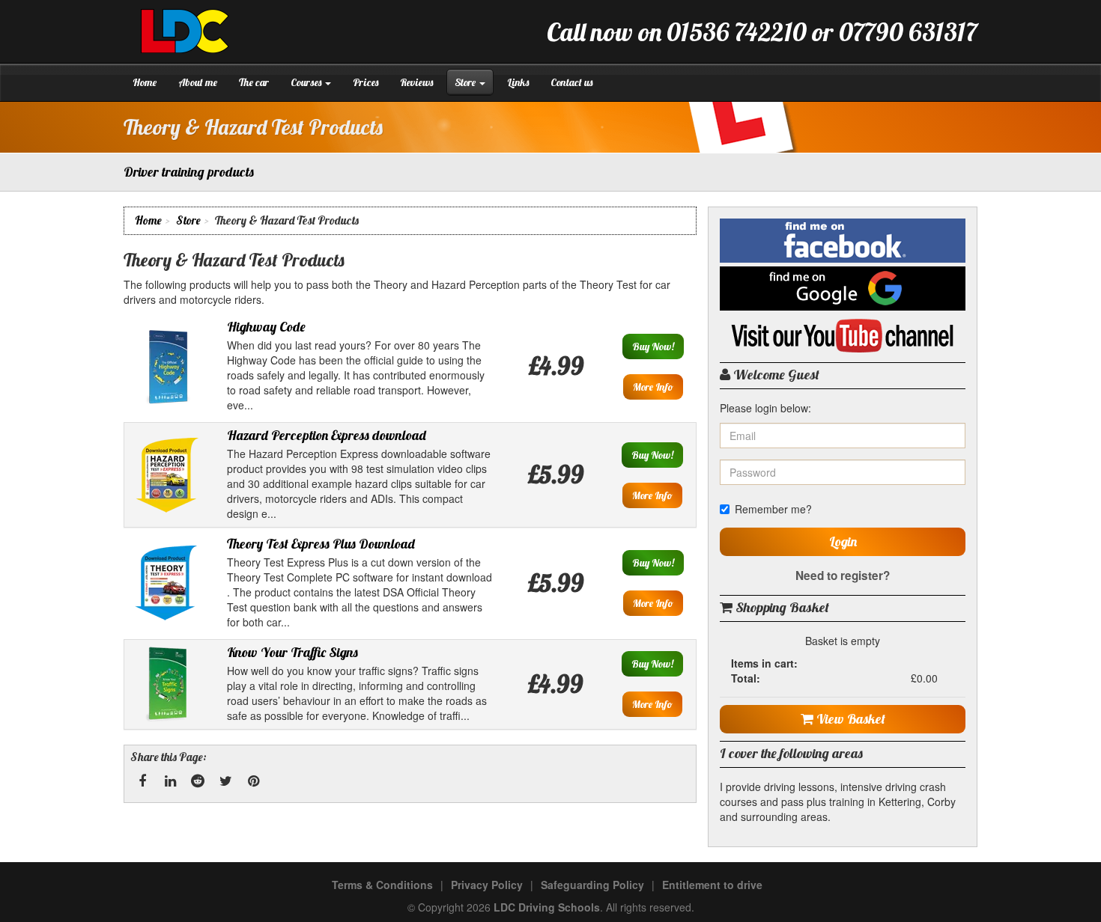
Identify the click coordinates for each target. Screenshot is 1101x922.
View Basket (849, 718)
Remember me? (773, 508)
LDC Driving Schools (547, 907)
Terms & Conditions (382, 884)
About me (197, 82)
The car (254, 82)
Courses (307, 82)
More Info (653, 387)
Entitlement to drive (712, 884)
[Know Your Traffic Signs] (167, 682)
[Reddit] (198, 781)
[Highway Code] (167, 364)
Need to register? (842, 575)
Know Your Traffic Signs (292, 652)
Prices (365, 82)
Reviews (416, 82)
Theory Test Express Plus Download (321, 543)
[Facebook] (142, 781)
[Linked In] (170, 781)
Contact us (571, 82)
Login (843, 541)
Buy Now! (653, 346)
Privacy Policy (487, 884)
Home (145, 82)
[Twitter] (225, 781)
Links (518, 82)
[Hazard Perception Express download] (167, 472)
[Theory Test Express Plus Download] (167, 581)
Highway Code (266, 326)
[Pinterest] (253, 781)
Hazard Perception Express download (326, 435)
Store (466, 82)
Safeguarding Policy (592, 884)
